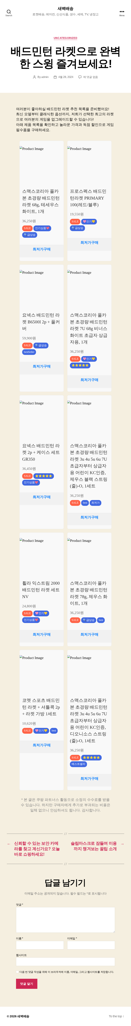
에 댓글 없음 (90, 77)
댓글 (19, 904)
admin (45, 77)
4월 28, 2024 (65, 77)
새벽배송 (65, 8)
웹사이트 (21, 955)
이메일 (72, 938)
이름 (19, 938)
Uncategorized (65, 37)
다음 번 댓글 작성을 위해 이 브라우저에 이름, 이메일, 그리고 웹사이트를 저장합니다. (66, 971)
